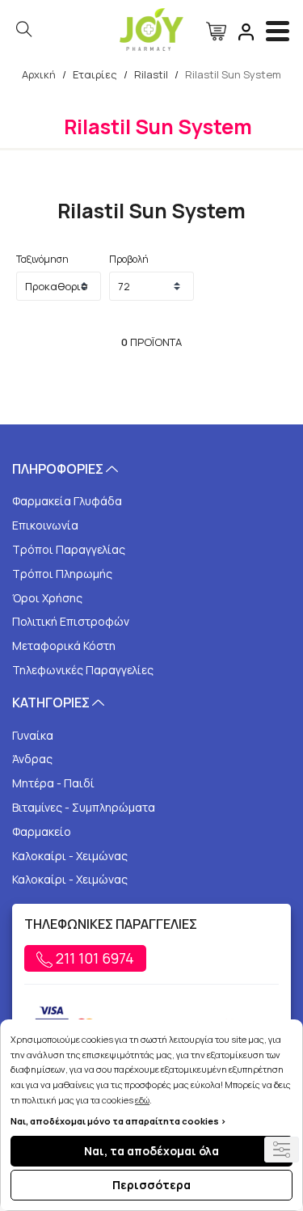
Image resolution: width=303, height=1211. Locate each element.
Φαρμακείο (41, 831)
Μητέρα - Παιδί (53, 783)
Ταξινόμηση (42, 259)
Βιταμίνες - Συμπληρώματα (83, 807)
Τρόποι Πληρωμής (62, 573)
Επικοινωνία (45, 525)
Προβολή (129, 259)
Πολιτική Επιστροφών (70, 621)
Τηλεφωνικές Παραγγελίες (83, 669)
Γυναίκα (32, 735)
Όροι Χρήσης (47, 598)
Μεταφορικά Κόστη (64, 645)
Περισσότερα (151, 1184)
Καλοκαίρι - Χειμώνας (70, 855)
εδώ (142, 1100)
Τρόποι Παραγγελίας (68, 549)
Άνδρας (32, 758)
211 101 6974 (93, 958)
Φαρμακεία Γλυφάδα (67, 500)
